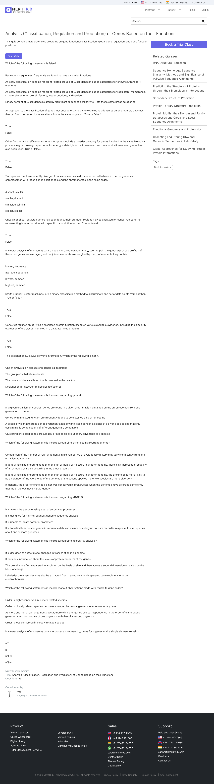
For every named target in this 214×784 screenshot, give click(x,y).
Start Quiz (13, 56)
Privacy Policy (111, 774)
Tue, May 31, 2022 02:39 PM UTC (32, 695)
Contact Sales (115, 756)
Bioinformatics (162, 167)
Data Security (130, 774)
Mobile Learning (66, 737)
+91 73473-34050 (179, 2)
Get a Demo (130, 2)
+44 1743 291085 (122, 738)
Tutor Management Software (26, 749)
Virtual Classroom (19, 732)
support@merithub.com (171, 751)
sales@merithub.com (119, 752)
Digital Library (18, 741)
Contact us (199, 2)
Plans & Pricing (116, 761)
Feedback (163, 756)
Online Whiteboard (20, 736)
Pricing (191, 9)
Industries (63, 741)
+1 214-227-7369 (153, 2)
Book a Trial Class (179, 44)
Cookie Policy (148, 774)
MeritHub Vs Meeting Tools (72, 745)
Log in (205, 9)
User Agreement (169, 774)
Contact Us (164, 760)
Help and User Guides (170, 732)
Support (173, 10)
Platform (152, 10)
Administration (18, 745)
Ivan (19, 691)
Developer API (65, 732)
